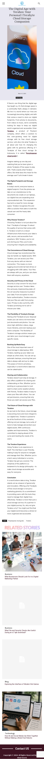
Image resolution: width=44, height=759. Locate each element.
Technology (19, 97)
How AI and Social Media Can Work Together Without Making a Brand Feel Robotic (21, 737)
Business (8, 574)
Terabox (28, 521)
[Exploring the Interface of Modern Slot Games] (22, 659)
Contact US (22, 748)
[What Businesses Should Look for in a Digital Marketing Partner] (22, 552)
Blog (7, 681)
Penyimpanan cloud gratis (16, 521)
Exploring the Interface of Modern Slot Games (22, 684)
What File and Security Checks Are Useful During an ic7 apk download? (20, 631)
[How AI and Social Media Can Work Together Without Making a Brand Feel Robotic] (22, 711)
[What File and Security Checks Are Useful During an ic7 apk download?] (22, 605)
